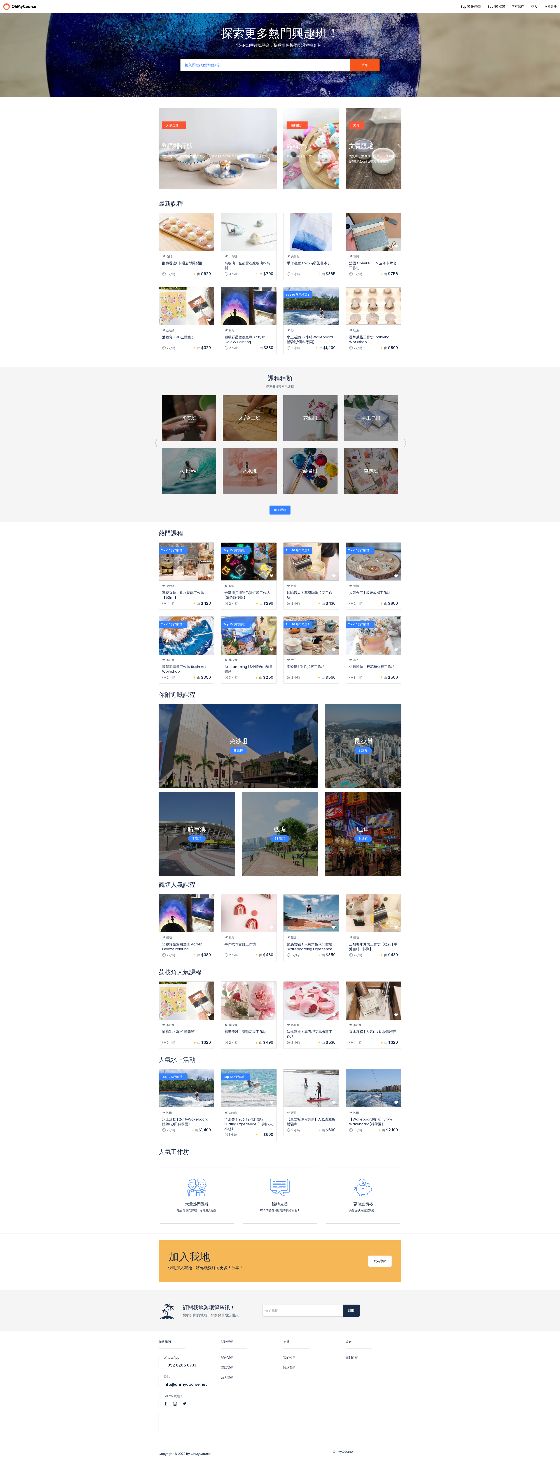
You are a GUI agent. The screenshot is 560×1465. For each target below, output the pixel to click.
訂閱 (351, 1311)
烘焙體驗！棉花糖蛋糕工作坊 (372, 666)
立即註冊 (550, 6)
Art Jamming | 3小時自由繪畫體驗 (248, 669)
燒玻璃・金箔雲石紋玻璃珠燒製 (247, 266)
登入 (534, 6)
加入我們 (227, 1377)
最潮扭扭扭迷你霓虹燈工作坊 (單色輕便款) (247, 595)
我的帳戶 (289, 1357)
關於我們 (227, 1357)
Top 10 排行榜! (470, 6)
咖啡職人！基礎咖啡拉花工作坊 (309, 595)
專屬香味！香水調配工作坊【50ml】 (183, 595)
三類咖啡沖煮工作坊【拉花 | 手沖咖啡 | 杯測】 (373, 947)
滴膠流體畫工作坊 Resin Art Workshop (184, 669)
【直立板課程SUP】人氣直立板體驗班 (311, 1122)
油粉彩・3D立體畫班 (178, 337)
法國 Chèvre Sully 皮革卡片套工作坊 (373, 266)
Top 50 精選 (496, 6)
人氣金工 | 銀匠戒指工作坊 (369, 592)
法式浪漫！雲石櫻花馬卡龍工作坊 (309, 1034)
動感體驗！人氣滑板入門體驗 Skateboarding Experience (309, 947)
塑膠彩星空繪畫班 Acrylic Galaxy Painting (244, 339)
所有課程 (518, 6)
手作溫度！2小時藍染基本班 (309, 263)
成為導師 (380, 1261)
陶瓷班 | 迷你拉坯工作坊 (306, 666)
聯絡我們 (227, 1367)
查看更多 (172, 180)
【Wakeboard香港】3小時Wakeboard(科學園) (370, 1122)
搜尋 (365, 65)
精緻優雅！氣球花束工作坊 (245, 1031)
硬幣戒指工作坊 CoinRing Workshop (369, 339)
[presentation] (156, 443)
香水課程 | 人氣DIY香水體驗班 (372, 1031)
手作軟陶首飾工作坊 (240, 944)
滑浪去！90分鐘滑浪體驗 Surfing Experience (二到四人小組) (248, 1124)
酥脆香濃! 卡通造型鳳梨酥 (182, 263)
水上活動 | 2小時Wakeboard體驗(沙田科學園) (310, 339)
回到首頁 (352, 1357)
